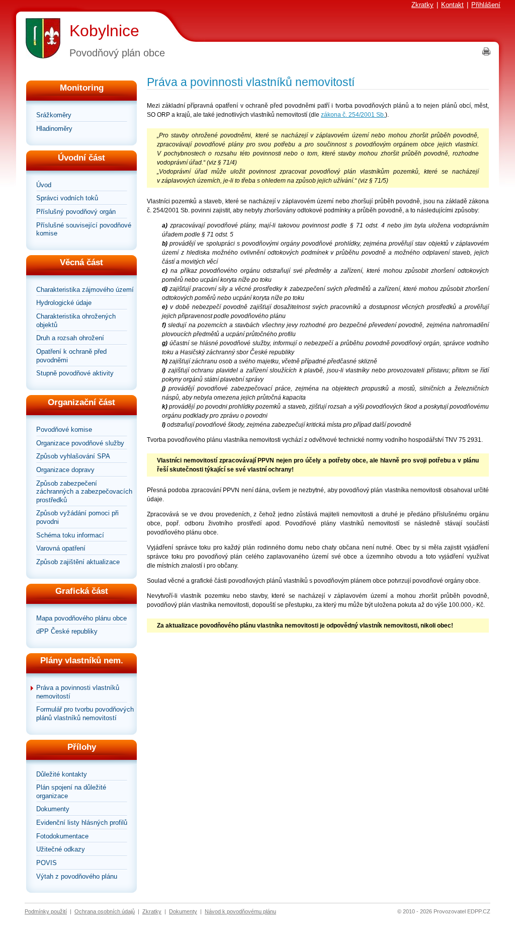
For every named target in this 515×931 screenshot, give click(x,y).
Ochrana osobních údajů (104, 911)
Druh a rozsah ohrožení (70, 338)
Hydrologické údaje (64, 302)
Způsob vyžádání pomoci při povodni (77, 517)
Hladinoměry (54, 128)
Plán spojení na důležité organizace (71, 792)
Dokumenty (52, 809)
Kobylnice (104, 31)
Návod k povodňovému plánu (240, 911)
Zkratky (422, 5)
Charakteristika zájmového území (85, 289)
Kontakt (452, 5)
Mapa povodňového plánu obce (81, 618)
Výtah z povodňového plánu (76, 876)
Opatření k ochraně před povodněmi (71, 356)
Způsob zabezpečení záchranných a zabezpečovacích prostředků (84, 492)
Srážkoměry (53, 115)
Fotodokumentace (62, 836)
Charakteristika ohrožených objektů (76, 321)
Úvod (43, 185)
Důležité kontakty (61, 774)
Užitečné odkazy (60, 849)
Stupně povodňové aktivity (75, 373)
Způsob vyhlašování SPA (73, 456)
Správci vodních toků (67, 198)
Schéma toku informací (70, 535)
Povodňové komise (64, 429)
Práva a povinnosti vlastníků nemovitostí (77, 692)
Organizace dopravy (65, 470)
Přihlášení (485, 5)
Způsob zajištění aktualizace (78, 562)
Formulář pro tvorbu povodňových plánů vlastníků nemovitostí (85, 714)
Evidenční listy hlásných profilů (81, 822)
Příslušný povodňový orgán (76, 211)
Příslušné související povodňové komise (83, 229)
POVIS (46, 863)
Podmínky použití (46, 911)
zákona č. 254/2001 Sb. (353, 114)
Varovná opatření (60, 548)
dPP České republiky (67, 631)
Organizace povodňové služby (80, 443)
